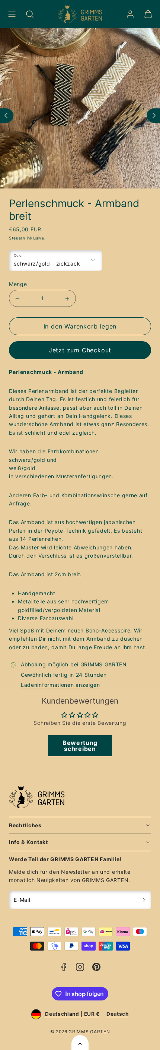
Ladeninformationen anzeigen (60, 685)
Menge (18, 284)
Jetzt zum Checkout (80, 350)
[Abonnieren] (144, 900)
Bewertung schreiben (80, 745)
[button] (12, 14)
